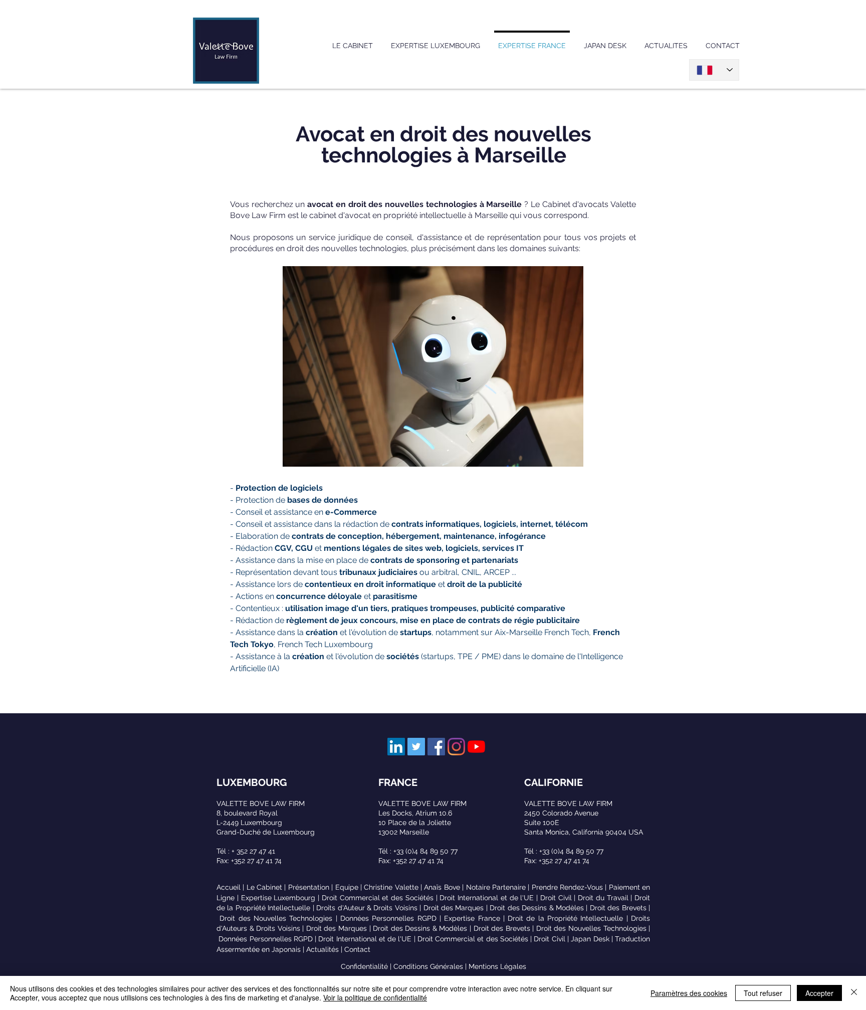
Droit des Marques (453, 908)
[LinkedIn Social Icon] (396, 746)
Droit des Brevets (618, 908)
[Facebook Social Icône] (436, 746)
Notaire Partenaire (496, 887)
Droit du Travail (603, 898)
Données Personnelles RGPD (388, 918)
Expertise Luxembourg (278, 898)
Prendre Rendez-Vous (567, 887)
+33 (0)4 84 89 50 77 (425, 851)
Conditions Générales (428, 966)
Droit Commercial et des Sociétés (378, 898)
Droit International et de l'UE (487, 898)
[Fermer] (854, 993)
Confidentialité (364, 966)
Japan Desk (590, 939)
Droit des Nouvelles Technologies (276, 918)
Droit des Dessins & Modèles (537, 908)
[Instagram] (456, 746)
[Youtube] (476, 746)
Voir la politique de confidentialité (375, 997)
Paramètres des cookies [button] (689, 993)
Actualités (322, 949)
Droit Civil (556, 898)
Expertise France (472, 918)
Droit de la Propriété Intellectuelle (565, 918)
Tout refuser (763, 993)
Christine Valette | (394, 887)
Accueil (228, 887)
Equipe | (349, 887)
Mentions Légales (497, 966)
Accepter (819, 993)
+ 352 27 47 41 (253, 851)
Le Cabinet (264, 887)
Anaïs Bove (442, 887)
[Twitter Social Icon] (416, 746)
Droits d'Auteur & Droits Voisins (366, 908)
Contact (357, 949)
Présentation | (311, 887)
